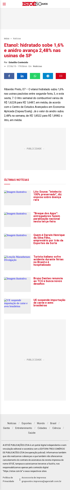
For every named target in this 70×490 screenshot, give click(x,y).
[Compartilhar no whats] (35, 76)
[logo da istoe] (35, 4)
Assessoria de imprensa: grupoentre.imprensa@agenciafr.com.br (41, 479)
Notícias (17, 38)
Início (6, 38)
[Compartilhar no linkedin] (22, 76)
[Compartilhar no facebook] (9, 76)
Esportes (27, 423)
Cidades (42, 428)
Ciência (56, 428)
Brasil (53, 423)
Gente (6, 428)
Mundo (41, 423)
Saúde (32, 432)
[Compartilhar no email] (61, 76)
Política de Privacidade (8, 479)
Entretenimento (23, 428)
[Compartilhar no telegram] (48, 76)
